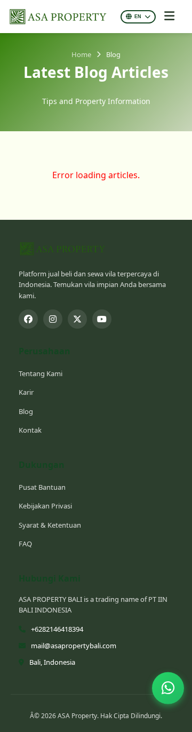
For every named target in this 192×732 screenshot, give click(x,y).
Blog (26, 411)
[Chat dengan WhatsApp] (168, 689)
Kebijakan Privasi (45, 506)
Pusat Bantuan (42, 487)
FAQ (25, 543)
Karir (26, 392)
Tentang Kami (40, 373)
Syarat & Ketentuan (50, 525)
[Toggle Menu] (169, 16)
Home (81, 54)
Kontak (30, 430)
